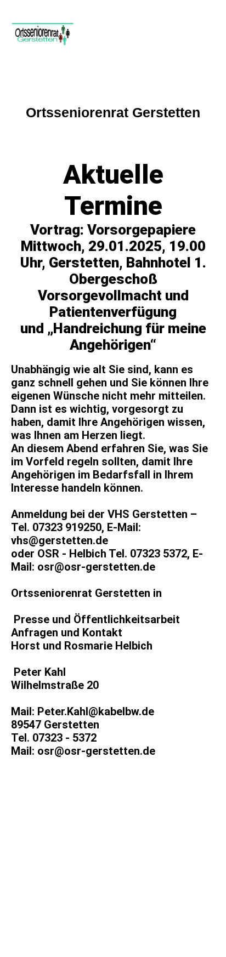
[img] (56, 34)
